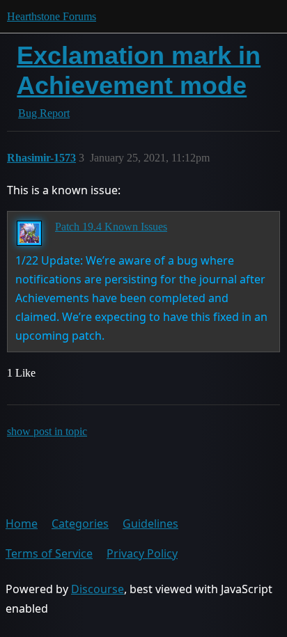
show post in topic (47, 431)
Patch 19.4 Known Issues (111, 227)
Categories (80, 523)
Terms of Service (49, 553)
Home (22, 523)
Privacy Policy (142, 553)
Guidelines (150, 523)
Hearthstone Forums (51, 16)
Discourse (97, 589)
